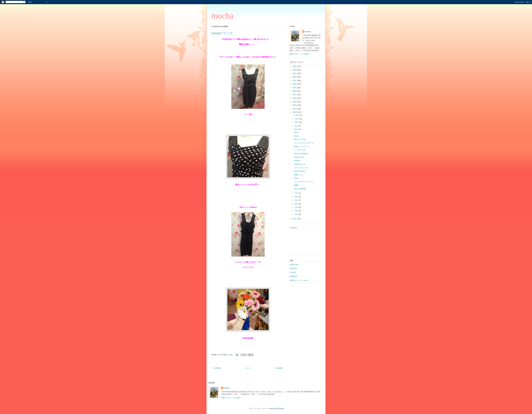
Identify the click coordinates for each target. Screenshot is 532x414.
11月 (297, 119)
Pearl (296, 178)
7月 (296, 193)
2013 (294, 109)
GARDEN (293, 276)
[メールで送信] (241, 354)
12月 (297, 115)
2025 (294, 66)
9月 (296, 126)
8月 (296, 129)
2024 (294, 70)
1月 (296, 214)
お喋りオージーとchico (299, 280)
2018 (294, 91)
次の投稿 (217, 368)
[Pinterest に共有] (252, 354)
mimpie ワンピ (300, 164)
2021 (294, 81)
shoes (296, 136)
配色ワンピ (298, 175)
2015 (294, 102)
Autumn (297, 161)
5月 (296, 200)
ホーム (248, 368)
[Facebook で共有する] (249, 354)
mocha (222, 15)
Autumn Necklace (301, 153)
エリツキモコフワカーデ (304, 143)
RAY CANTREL (300, 189)
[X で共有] (247, 354)
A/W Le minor (299, 171)
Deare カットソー (302, 146)
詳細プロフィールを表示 (299, 54)
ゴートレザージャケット (304, 182)
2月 (296, 211)
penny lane (294, 265)
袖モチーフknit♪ (300, 139)
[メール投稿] (237, 355)
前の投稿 (279, 368)
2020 (294, 84)
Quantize (293, 268)
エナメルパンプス (301, 168)
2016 (294, 98)
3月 (296, 207)
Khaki (296, 132)
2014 (294, 105)
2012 (294, 112)
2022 (294, 77)
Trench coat (299, 157)
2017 (294, 95)
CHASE (293, 272)
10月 (297, 122)
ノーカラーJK (299, 150)
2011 (294, 219)
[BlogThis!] (244, 354)
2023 (294, 73)
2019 (294, 87)
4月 (296, 204)
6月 (296, 197)
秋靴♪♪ (297, 185)
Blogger (281, 408)
